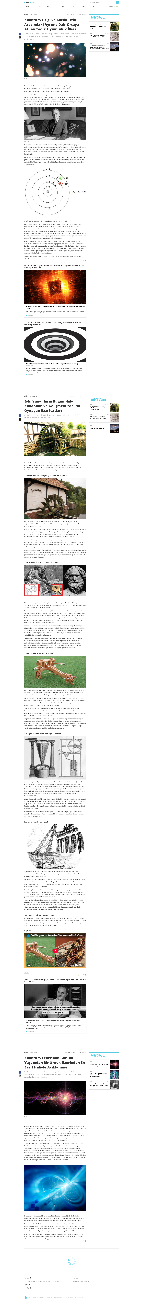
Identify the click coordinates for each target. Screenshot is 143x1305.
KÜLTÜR (27, 6)
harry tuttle (81, 1241)
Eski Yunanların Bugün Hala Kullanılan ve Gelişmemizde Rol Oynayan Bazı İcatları (98, 26)
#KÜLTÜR (27, 1281)
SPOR (72, 6)
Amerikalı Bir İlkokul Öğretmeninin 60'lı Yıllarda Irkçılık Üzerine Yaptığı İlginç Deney (99, 1085)
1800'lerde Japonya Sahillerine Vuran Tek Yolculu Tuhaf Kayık (98, 36)
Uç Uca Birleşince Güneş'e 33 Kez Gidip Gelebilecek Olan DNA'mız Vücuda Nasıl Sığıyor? (98, 1075)
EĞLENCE (49, 6)
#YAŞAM (50, 1281)
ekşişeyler (31, 3)
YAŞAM (62, 6)
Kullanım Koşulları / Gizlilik (80, 1281)
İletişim (90, 1281)
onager (26, 713)
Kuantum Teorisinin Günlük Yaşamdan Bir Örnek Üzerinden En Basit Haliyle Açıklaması (99, 1064)
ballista (46, 715)
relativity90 (81, 260)
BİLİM (38, 6)
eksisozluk (114, 6)
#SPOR (33, 1281)
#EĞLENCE (39, 1281)
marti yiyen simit (79, 975)
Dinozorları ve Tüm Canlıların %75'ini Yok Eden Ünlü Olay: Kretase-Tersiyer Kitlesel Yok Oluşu (99, 47)
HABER (83, 6)
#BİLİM (45, 1281)
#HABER (56, 1281)
